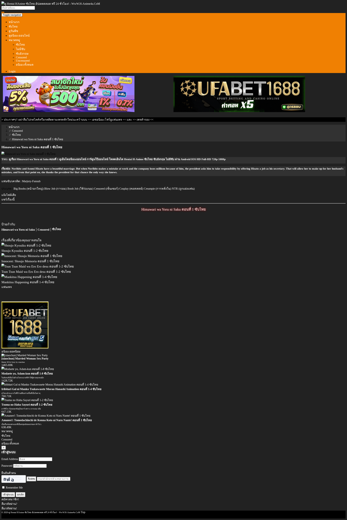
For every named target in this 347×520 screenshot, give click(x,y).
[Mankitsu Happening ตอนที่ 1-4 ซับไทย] (29, 277)
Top (83, 512)
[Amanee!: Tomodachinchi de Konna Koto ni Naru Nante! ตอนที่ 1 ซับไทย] (45, 415)
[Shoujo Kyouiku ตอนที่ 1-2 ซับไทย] (26, 245)
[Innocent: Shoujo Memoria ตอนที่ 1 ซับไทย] (31, 256)
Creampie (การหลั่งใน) (157, 188)
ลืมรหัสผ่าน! (9, 508)
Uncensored (23, 60)
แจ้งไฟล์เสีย (8, 194)
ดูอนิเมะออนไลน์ (19, 35)
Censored (21, 57)
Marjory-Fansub (31, 181)
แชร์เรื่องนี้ (8, 199)
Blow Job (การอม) (55, 188)
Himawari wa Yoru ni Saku (18, 229)
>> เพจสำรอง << (143, 119)
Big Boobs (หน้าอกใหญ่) (29, 188)
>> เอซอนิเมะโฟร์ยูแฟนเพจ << (107, 119)
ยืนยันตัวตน (8, 472)
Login (12, 71)
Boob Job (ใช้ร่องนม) (80, 188)
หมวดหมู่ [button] (14, 40)
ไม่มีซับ (20, 49)
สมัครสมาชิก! (10, 499)
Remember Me (14, 487)
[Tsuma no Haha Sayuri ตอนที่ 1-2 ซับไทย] (27, 400)
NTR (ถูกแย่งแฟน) (183, 188)
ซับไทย (13, 26)
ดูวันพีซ (13, 31)
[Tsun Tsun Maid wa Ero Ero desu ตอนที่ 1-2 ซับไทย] (37, 266)
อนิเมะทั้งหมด (24, 64)
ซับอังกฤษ (22, 53)
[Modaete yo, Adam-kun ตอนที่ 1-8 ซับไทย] (27, 369)
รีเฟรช (31, 479)
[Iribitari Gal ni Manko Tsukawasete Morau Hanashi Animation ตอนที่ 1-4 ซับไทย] (49, 384)
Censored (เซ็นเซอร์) (106, 188)
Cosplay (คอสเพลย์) (131, 188)
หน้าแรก (14, 21)
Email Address (9, 459)
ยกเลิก (20, 494)
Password (6, 465)
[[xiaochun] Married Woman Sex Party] (24, 355)
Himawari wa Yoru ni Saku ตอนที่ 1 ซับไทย (173, 209)
